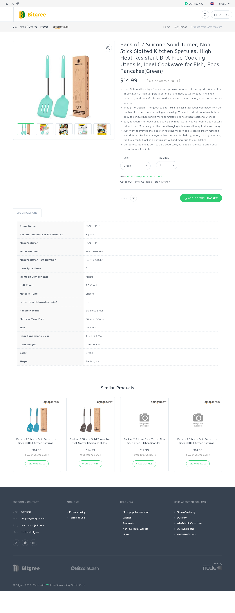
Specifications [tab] (27, 212)
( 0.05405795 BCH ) (163, 81)
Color (126, 157)
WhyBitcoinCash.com (189, 523)
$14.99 (129, 80)
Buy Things (180, 26)
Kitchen (165, 181)
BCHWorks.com (185, 528)
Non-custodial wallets (135, 528)
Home (166, 26)
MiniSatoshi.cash (186, 534)
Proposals (128, 523)
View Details (37, 463)
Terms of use (77, 517)
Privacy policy (77, 512)
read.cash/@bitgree (32, 525)
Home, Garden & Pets (145, 181)
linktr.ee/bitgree (30, 532)
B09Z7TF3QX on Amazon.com (144, 176)
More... (126, 534)
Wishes (127, 517)
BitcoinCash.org (186, 512)
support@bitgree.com (33, 518)
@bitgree (26, 511)
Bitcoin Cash (77, 585)
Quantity (164, 157)
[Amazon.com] (61, 27)
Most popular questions (137, 512)
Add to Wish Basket (202, 197)
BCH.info (182, 517)
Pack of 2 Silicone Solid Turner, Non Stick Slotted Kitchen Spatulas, (36, 440)
